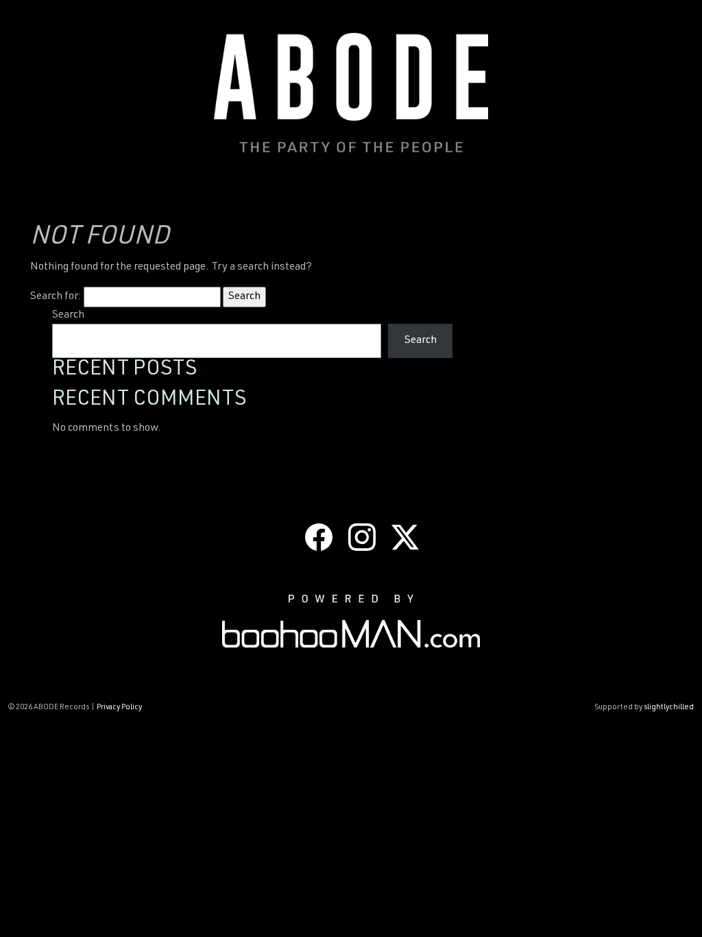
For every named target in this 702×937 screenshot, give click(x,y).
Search (68, 315)
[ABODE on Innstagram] (362, 537)
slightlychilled (669, 707)
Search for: (56, 297)
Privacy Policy (119, 707)
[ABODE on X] (405, 537)
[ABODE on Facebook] (318, 537)
